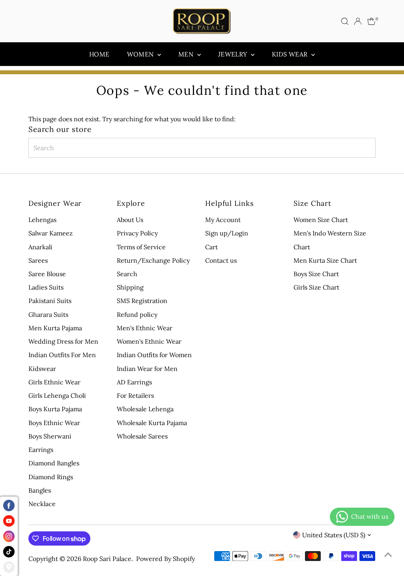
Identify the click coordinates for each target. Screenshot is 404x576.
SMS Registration (142, 301)
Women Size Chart (321, 220)
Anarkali (40, 247)
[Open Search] (344, 21)
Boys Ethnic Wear (54, 423)
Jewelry (233, 54)
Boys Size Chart (316, 274)
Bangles (39, 490)
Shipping (130, 287)
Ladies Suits (46, 287)
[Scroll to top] (388, 554)
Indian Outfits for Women (154, 355)
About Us (130, 220)
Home (99, 54)
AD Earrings (134, 382)
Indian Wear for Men (147, 369)
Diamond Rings (50, 477)
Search (127, 274)
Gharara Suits (48, 314)
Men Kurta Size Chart (325, 260)
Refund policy (137, 314)
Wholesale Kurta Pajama (152, 423)
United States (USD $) (333, 535)
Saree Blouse (47, 274)
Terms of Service (141, 247)
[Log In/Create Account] (357, 21)
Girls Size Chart (316, 287)
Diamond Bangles (53, 463)
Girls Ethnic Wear (54, 382)
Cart (211, 247)
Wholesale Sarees (142, 436)
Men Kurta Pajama (55, 328)
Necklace (42, 504)
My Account (223, 220)
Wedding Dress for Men (63, 341)
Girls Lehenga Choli (57, 395)
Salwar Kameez (50, 233)
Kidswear (42, 369)
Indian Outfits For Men (62, 355)
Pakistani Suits (49, 301)
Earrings (40, 450)
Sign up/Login (226, 233)
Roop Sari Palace (107, 559)
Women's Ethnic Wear (149, 341)
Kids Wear (290, 54)
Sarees (38, 260)
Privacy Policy (137, 233)
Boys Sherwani (49, 436)
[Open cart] (371, 21)
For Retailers (135, 395)
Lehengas (42, 220)
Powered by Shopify (165, 559)
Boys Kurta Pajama (55, 409)
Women (141, 54)
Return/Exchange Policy (153, 260)
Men (186, 54)
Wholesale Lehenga (145, 409)
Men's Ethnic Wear (144, 328)
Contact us (221, 260)
